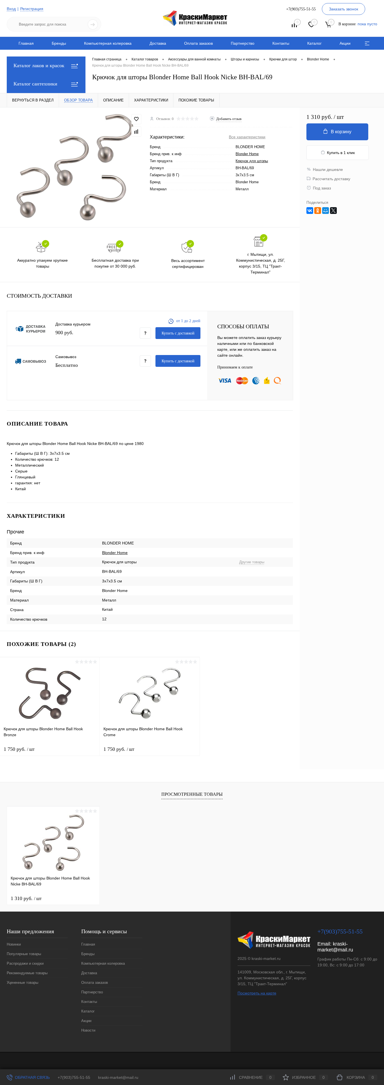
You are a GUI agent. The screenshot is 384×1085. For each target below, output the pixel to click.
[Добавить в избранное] (136, 119)
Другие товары (251, 562)
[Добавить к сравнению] (136, 131)
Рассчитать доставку (331, 179)
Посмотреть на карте (257, 993)
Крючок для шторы (252, 161)
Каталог (314, 43)
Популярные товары (24, 954)
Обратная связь (32, 1077)
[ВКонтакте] (309, 210)
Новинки (14, 944)
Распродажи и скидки (25, 963)
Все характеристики (247, 137)
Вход (11, 8)
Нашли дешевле (328, 169)
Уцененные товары (22, 982)
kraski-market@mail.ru (335, 947)
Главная (26, 43)
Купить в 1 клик (341, 152)
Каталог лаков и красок (38, 65)
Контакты (280, 43)
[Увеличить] (75, 167)
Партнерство (242, 43)
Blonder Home (247, 154)
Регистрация (31, 8)
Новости (88, 1030)
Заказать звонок (343, 9)
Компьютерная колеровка (108, 43)
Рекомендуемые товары (27, 973)
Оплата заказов (198, 43)
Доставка (158, 43)
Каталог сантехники (35, 84)
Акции (345, 43)
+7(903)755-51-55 (74, 1077)
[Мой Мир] (325, 210)
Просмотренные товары (192, 794)
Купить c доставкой (178, 333)
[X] (333, 210)
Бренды (59, 43)
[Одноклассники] (317, 210)
